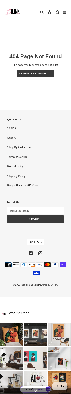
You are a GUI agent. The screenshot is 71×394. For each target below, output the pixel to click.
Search (11, 128)
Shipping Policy (16, 176)
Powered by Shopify (48, 285)
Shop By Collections (19, 147)
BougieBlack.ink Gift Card (22, 185)
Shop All (12, 137)
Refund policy (15, 166)
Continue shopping (32, 73)
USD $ (34, 242)
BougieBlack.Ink (29, 285)
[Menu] (65, 12)
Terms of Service (17, 156)
